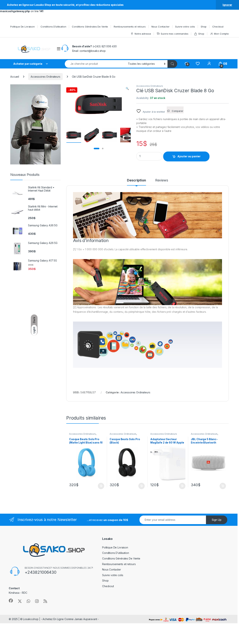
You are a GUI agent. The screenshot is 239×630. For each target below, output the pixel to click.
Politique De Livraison (22, 26)
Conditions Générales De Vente (90, 26)
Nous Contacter (160, 26)
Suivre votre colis (185, 26)
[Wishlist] (197, 63)
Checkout (218, 26)
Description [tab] (136, 180)
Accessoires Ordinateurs (45, 76)
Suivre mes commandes (174, 33)
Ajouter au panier (189, 156)
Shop (204, 26)
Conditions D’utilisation (53, 26)
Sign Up (216, 519)
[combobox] (95, 64)
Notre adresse (143, 33)
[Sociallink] (11, 601)
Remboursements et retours (130, 26)
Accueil (14, 76)
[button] (127, 88)
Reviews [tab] (161, 180)
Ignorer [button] (227, 4)
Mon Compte (221, 33)
